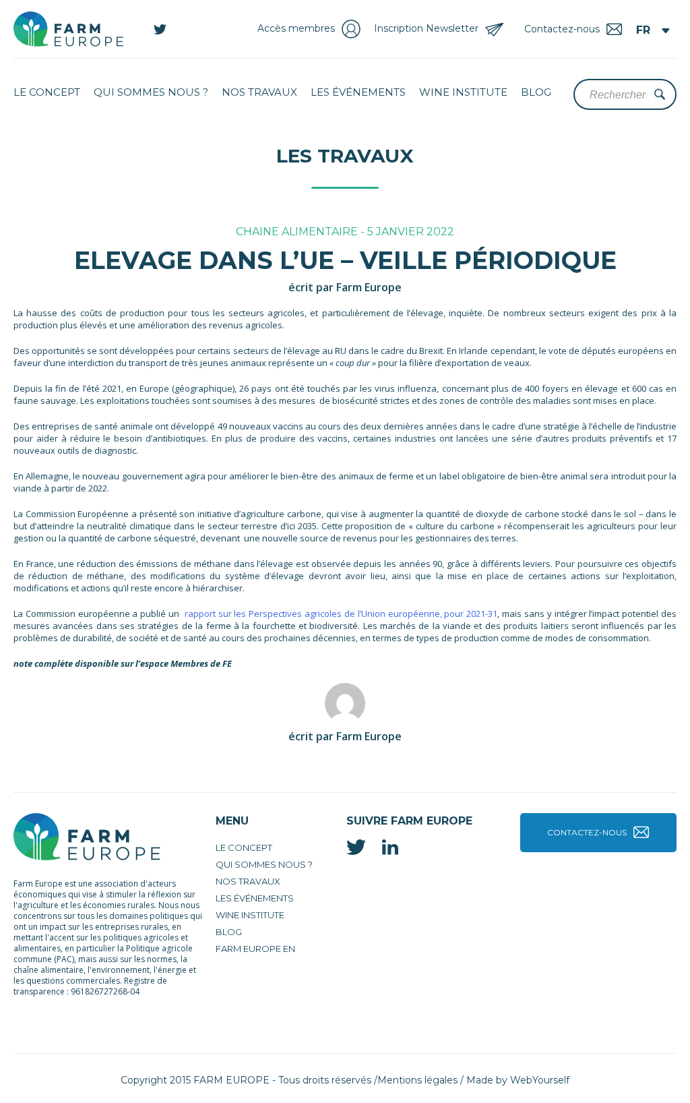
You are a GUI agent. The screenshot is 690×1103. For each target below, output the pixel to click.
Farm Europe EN (255, 948)
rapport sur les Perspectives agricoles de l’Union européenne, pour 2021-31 (341, 613)
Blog (536, 92)
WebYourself (539, 1080)
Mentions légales (417, 1080)
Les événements (358, 92)
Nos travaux (259, 92)
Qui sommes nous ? (151, 92)
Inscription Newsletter (426, 28)
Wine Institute (463, 92)
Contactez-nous (587, 832)
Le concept (46, 92)
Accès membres (296, 28)
